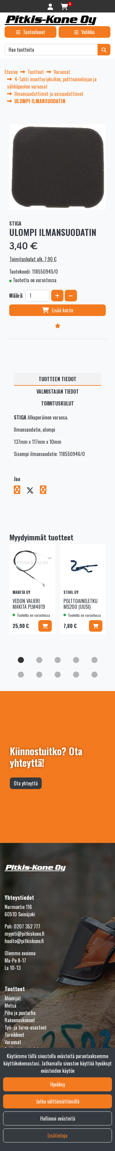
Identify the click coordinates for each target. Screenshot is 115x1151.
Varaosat (13, 1042)
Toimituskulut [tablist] (57, 403)
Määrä (15, 295)
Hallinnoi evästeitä (57, 1118)
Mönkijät (13, 998)
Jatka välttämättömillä (57, 1101)
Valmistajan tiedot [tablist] (57, 391)
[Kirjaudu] (51, 6)
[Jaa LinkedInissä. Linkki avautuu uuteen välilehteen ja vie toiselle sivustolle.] (45, 490)
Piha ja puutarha (20, 1012)
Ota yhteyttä (26, 783)
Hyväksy (57, 1084)
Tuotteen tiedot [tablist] (57, 379)
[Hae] (104, 49)
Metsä (10, 1005)
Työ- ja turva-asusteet (26, 1027)
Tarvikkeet (14, 1034)
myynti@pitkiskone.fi (24, 933)
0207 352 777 (27, 926)
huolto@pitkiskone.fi (24, 941)
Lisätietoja (57, 1135)
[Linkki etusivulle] (51, 20)
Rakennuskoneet (20, 1020)
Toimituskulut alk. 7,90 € (33, 259)
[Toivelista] (57, 325)
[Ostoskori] (64, 6)
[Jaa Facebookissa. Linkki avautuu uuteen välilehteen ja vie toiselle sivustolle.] (20, 490)
